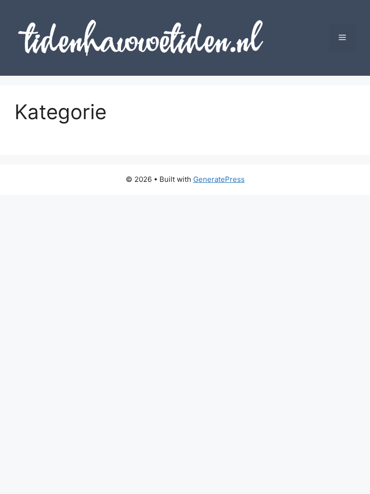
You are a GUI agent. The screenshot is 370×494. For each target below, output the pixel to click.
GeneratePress (219, 179)
